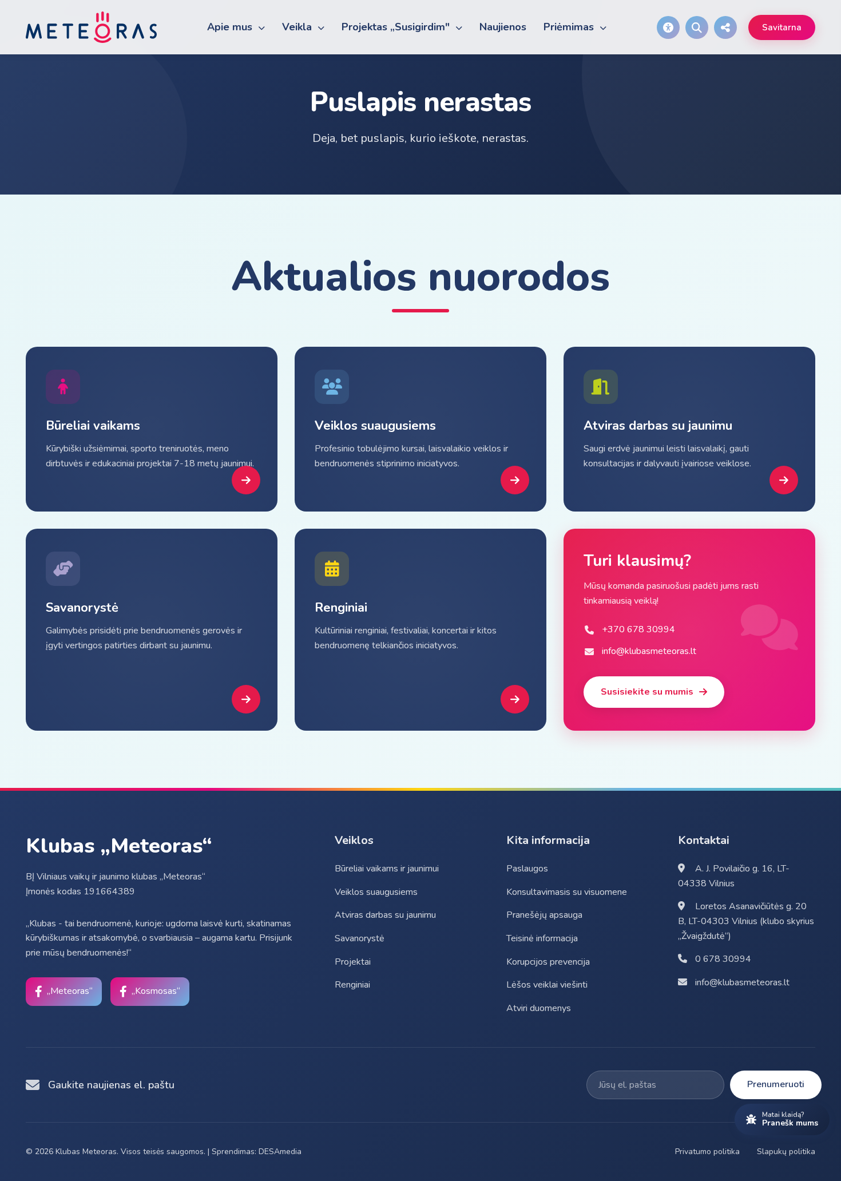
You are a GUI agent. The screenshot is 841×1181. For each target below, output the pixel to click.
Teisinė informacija (542, 938)
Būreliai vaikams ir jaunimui (387, 868)
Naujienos (502, 27)
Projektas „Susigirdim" (397, 27)
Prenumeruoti (775, 1084)
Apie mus (231, 27)
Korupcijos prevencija (548, 962)
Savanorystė (359, 938)
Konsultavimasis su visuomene (566, 892)
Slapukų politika (786, 1151)
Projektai (353, 962)
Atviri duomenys (538, 1008)
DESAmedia (280, 1151)
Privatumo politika (707, 1151)
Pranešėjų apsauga (544, 915)
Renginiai (352, 984)
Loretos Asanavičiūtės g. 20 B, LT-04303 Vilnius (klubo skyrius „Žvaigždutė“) (746, 921)
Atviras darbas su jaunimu (385, 915)
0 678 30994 (722, 959)
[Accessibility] (668, 27)
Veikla (298, 27)
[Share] (725, 27)
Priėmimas (570, 27)
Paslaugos (527, 868)
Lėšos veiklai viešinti (547, 984)
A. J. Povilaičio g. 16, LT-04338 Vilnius (734, 876)
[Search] (696, 27)
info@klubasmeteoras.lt (741, 982)
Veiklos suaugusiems (376, 892)
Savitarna (782, 27)
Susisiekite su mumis (647, 691)
